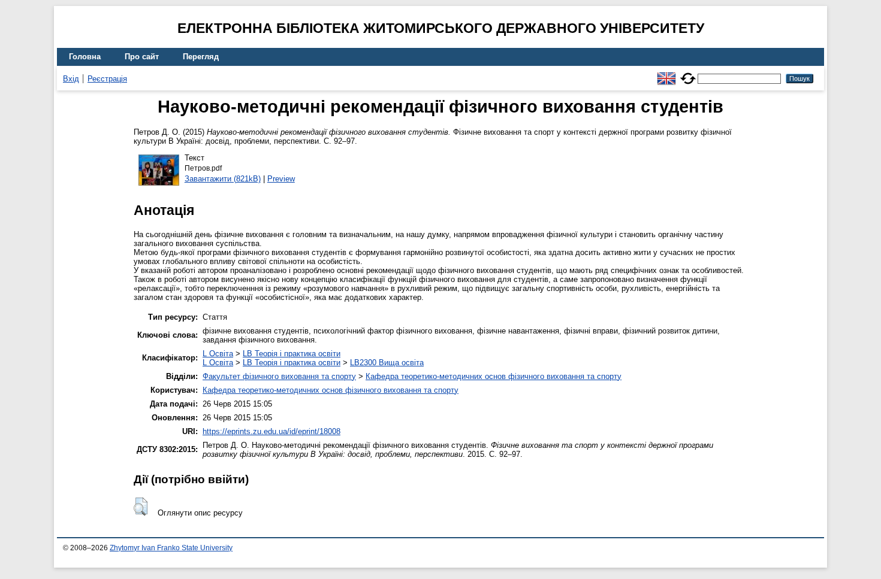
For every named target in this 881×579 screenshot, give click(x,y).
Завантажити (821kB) (223, 178)
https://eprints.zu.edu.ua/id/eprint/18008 (271, 431)
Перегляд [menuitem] (201, 56)
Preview (281, 178)
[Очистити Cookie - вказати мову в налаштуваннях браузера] (688, 73)
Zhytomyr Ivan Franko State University (171, 547)
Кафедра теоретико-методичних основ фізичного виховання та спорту (493, 376)
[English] (666, 73)
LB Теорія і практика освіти (291, 353)
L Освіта (218, 353)
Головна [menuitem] (85, 56)
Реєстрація (107, 78)
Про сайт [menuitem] (142, 56)
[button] (140, 507)
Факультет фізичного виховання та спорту (279, 376)
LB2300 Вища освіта (387, 362)
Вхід (71, 78)
